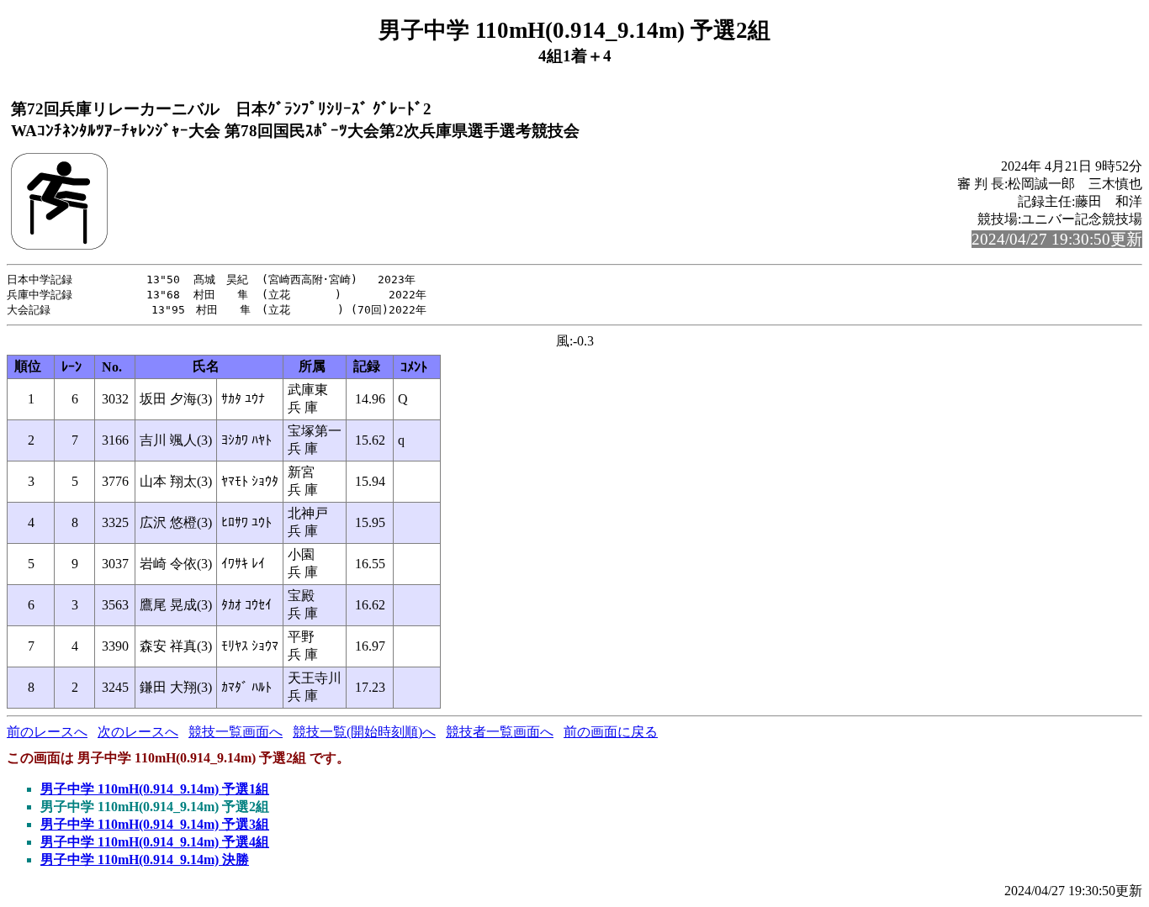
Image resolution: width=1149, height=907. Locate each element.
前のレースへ (47, 732)
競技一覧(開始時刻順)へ (364, 732)
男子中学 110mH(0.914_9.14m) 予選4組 (154, 842)
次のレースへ (138, 732)
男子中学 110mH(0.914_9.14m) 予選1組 (154, 789)
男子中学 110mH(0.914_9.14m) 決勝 (144, 859)
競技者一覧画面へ (499, 732)
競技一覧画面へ (235, 732)
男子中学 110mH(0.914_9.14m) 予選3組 (154, 824)
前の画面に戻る (611, 732)
